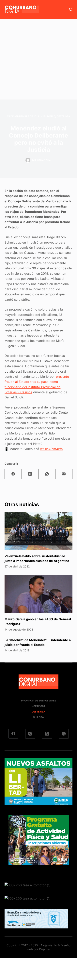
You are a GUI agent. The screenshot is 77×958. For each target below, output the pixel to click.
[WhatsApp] (47, 474)
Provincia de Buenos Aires (38, 700)
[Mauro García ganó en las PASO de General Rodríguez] (38, 594)
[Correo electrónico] (63, 474)
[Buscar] (70, 9)
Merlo (51, 116)
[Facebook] (13, 474)
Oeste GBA (63, 116)
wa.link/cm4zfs (51, 449)
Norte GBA (38, 706)
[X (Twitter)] (30, 474)
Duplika (44, 949)
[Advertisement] (38, 59)
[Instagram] (30, 733)
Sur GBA (38, 717)
